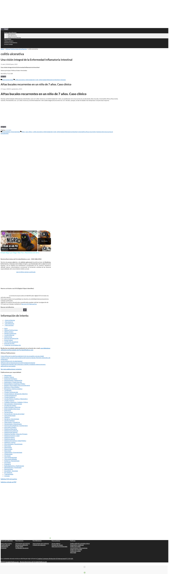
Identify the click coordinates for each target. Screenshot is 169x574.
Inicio (2, 49)
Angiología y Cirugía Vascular (13, 382)
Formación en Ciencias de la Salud (14, 414)
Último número (8, 41)
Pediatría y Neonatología (11, 461)
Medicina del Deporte (10, 432)
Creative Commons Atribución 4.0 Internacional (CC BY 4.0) (55, 558)
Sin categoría (8, 472)
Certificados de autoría (11, 342)
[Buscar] (25, 309)
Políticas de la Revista (14, 37)
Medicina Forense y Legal (11, 435)
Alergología (7, 375)
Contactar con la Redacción (12, 345)
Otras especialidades (10, 459)
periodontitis (5, 133)
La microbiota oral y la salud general (11, 361)
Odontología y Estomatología (11, 132)
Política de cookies (75, 551)
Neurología (7, 451)
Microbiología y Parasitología (13, 444)
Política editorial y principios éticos (80, 543)
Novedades (7, 39)
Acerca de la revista (6, 543)
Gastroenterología (7, 80)
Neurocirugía (8, 449)
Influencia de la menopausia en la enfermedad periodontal (18, 363)
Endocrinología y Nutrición (12, 407)
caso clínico (28, 132)
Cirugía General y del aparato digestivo (16, 394)
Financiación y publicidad (77, 545)
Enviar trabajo (8, 44)
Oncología (7, 456)
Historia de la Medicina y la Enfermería (16, 425)
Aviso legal (73, 552)
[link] (3, 233)
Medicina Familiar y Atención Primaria (15, 434)
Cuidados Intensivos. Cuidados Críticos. (16, 402)
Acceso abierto (56, 543)
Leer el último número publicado (25, 272)
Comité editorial (5, 545)
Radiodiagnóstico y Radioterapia (14, 466)
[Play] (44, 248)
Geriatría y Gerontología (11, 419)
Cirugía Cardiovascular (11, 392)
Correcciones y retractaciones (78, 548)
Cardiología (7, 390)
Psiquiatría (7, 464)
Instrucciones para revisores (41, 543)
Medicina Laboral (9, 439)
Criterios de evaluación (39, 545)
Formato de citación (57, 545)
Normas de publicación (21, 545)
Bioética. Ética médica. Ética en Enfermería (17, 385)
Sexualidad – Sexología (11, 471)
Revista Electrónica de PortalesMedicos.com (33, 561)
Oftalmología (8, 454)
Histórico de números (10, 42)
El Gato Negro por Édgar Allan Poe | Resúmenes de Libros (19, 233)
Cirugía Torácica (9, 400)
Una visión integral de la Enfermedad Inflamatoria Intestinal (36, 59)
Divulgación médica (10, 405)
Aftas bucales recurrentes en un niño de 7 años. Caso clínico (36, 84)
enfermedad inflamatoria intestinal (49, 80)
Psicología (7, 462)
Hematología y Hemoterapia (13, 424)
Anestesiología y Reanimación (13, 380)
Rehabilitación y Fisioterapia (12, 467)
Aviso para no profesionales (59, 546)
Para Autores (12, 34)
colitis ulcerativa (20, 80)
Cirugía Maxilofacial (10, 395)
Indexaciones (8, 337)
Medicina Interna (9, 437)
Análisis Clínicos (9, 377)
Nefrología (7, 446)
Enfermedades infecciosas (12, 409)
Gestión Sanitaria (9, 420)
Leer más (3, 76)
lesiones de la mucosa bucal (104, 132)
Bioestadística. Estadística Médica (14, 384)
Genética (7, 417)
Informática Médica (10, 427)
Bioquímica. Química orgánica (13, 389)
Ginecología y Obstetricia (12, 422)
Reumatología (8, 469)
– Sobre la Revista (9, 320)
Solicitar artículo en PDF (8, 482)
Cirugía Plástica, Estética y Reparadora (16, 399)
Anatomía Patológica (10, 378)
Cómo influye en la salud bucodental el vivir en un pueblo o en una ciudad (22, 356)
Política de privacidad (76, 549)
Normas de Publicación (11, 338)
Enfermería (7, 410)
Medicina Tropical (9, 442)
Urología (7, 476)
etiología (63, 80)
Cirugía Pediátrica (9, 397)
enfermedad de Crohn (31, 80)
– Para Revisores (9, 323)
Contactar (4, 548)
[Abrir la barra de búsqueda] (2, 47)
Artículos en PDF (9, 343)
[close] (84, 567)
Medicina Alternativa (10, 429)
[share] (34, 232)
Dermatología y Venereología (13, 404)
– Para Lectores (9, 325)
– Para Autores (8, 322)
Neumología (8, 447)
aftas (23, 132)
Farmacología (8, 412)
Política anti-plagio (75, 546)
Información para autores (22, 543)
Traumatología (8, 474)
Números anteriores (10, 333)
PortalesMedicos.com (12, 561)
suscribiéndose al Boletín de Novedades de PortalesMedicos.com (25, 349)
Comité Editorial (9, 335)
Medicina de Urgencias (11, 430)
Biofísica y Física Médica (11, 387)
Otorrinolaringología (10, 457)
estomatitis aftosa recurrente (87, 132)
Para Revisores (12, 36)
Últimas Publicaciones (11, 330)
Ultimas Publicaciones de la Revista (16, 49)
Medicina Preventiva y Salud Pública (15, 440)
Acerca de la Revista (10, 32)
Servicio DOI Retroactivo (29, 304)
